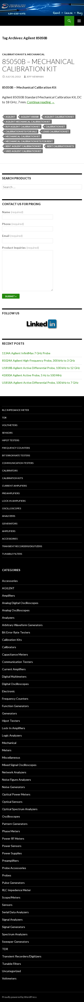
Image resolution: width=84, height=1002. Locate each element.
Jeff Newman (35, 76)
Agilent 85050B (30, 116)
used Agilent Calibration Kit (23, 151)
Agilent (10, 116)
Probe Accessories (14, 868)
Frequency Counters (16, 447)
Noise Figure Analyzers (16, 779)
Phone (13, 224)
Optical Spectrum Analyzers (20, 809)
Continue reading (41, 102)
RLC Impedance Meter (15, 410)
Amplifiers (8, 531)
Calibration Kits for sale (21, 131)
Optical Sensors (12, 801)
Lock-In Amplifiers (13, 728)
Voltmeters (9, 425)
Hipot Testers (10, 440)
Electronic (8, 691)
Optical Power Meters (16, 794)
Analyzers (8, 515)
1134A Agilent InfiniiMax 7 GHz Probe (26, 353)
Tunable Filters (12, 553)
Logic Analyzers (12, 735)
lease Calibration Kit (56, 131)
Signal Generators (13, 927)
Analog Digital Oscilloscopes (20, 603)
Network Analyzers (14, 772)
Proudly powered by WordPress (19, 997)
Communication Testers (17, 462)
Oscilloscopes (11, 508)
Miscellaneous (11, 757)
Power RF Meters (13, 838)
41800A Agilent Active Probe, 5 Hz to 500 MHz (32, 375)
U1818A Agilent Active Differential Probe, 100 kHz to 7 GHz (40, 382)
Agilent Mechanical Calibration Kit (28, 121)
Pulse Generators (13, 882)
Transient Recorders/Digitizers (22, 546)
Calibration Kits (14, 54)
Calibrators (10, 470)
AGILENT (8, 588)
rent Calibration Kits (60, 146)
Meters (6, 750)
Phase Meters (11, 831)
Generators (9, 523)
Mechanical (36, 54)
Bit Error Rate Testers (16, 455)
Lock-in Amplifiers (13, 500)
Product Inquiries (20, 247)
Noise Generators (13, 787)
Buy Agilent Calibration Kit (23, 126)
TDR (4, 417)
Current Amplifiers (14, 485)
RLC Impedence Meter (16, 890)
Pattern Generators (15, 823)
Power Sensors (11, 846)
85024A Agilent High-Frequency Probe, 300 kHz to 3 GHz (38, 360)
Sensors (7, 432)
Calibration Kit (55, 126)
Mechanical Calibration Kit (23, 136)
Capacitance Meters (15, 654)
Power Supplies (12, 853)
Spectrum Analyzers (15, 934)
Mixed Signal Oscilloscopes (19, 765)
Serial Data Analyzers (15, 912)
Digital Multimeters (14, 676)
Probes (6, 875)
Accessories (10, 538)
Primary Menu (79, 21)
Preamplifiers (11, 493)
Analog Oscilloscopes (16, 610)
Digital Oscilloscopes (15, 684)
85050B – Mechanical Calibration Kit (38, 65)
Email (12, 235)
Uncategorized (11, 971)
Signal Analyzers (12, 919)
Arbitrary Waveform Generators (22, 625)
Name (12, 212)
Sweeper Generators (15, 941)
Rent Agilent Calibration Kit (23, 146)
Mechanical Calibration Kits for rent (29, 141)
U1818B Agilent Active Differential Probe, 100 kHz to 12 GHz (41, 368)
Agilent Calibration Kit (59, 116)
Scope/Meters (11, 897)
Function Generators (15, 706)
